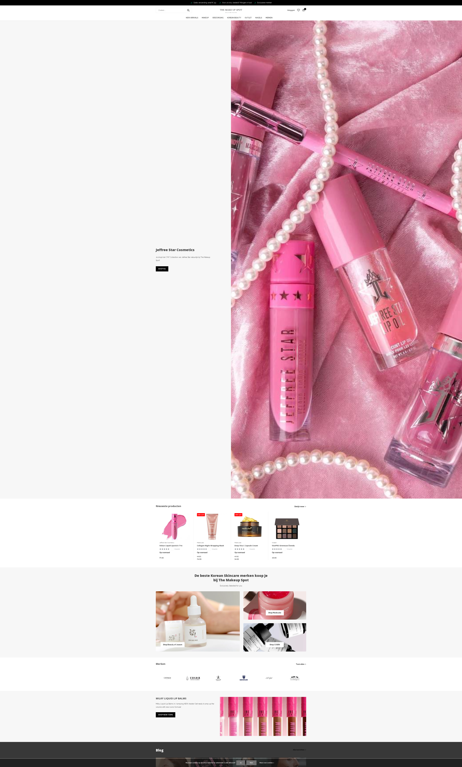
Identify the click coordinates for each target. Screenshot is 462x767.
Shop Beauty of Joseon (172, 645)
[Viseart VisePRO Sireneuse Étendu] (287, 526)
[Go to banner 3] (274, 637)
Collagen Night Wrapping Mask (210, 546)
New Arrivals (192, 18)
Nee (251, 763)
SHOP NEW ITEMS (165, 715)
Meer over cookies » (267, 763)
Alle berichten (298, 750)
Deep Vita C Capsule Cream (246, 546)
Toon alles (300, 664)
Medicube (200, 542)
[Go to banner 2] (274, 605)
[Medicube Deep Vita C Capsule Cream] (249, 526)
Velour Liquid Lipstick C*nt (170, 546)
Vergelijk (177, 549)
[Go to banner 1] (198, 621)
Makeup (205, 18)
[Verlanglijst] (298, 10)
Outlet (248, 18)
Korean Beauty (234, 18)
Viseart (274, 542)
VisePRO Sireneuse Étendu (283, 546)
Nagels (258, 18)
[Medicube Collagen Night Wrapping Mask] (212, 526)
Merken (269, 18)
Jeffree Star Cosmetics (166, 542)
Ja (240, 763)
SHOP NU (162, 269)
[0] (303, 10)
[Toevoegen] (187, 557)
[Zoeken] (188, 10)
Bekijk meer (299, 506)
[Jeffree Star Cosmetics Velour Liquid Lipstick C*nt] (174, 526)
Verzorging (218, 18)
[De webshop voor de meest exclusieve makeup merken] (231, 10)
